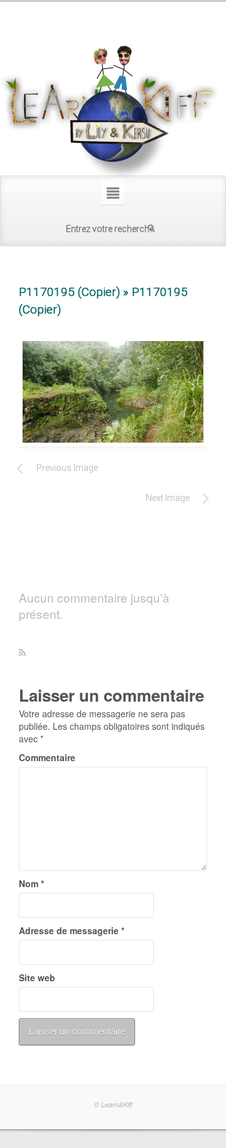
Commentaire (47, 757)
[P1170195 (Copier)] (113, 391)
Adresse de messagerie (71, 930)
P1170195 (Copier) (69, 292)
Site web (37, 977)
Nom (31, 883)
